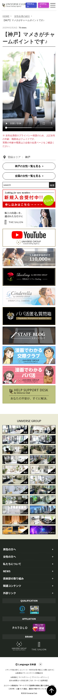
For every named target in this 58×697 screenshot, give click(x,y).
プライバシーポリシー (39, 677)
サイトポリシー (24, 677)
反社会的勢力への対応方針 (19, 680)
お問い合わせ (48, 670)
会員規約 (13, 677)
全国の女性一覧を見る (28, 175)
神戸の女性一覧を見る (28, 166)
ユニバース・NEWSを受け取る (30, 670)
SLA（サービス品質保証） (39, 680)
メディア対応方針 (11, 670)
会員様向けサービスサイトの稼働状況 (29, 673)
